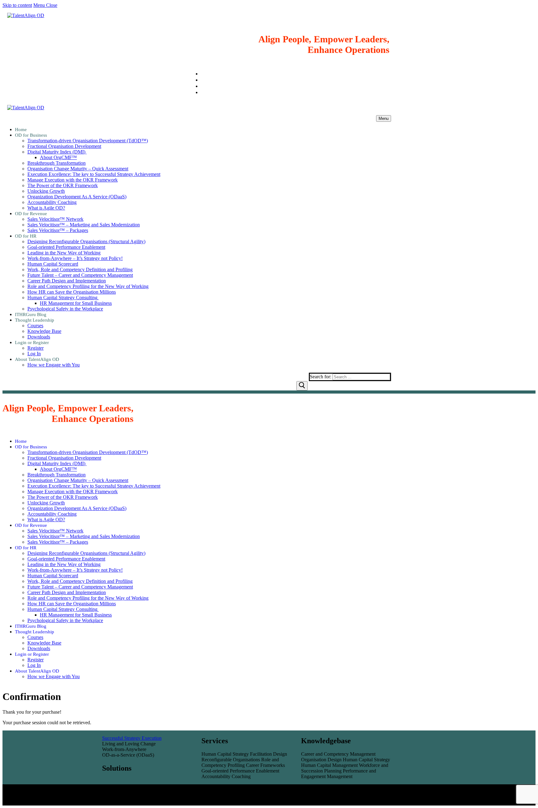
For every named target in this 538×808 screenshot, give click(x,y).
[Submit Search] (302, 385)
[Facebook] (203, 86)
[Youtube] (203, 80)
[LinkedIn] (203, 74)
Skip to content (17, 5)
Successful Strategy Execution (132, 738)
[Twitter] (203, 92)
